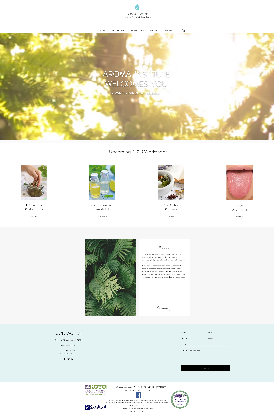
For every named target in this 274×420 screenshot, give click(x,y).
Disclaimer (140, 409)
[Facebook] (138, 395)
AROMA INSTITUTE (138, 14)
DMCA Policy (149, 409)
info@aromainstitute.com (68, 345)
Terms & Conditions (128, 409)
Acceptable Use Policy (137, 411)
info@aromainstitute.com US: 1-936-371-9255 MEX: (133, 387)
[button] (183, 30)
